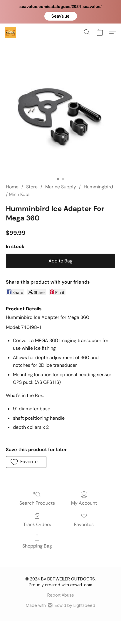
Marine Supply (60, 187)
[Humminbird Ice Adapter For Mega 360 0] (60, 119)
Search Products (37, 503)
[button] (60, 16)
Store (32, 187)
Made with (60, 605)
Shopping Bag (37, 546)
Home (12, 187)
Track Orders (37, 524)
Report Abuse (60, 594)
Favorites (84, 524)
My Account (84, 503)
